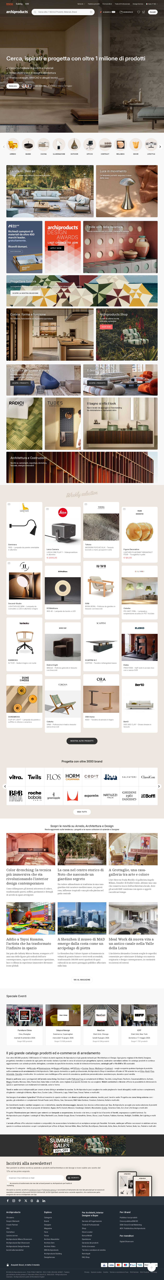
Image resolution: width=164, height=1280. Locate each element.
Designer (47, 1225)
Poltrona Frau (78, 1079)
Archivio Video (49, 1246)
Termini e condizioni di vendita (94, 1250)
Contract (109, 1068)
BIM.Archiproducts (51, 1250)
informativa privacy (49, 1190)
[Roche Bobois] (34, 795)
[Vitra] (15, 776)
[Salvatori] (129, 776)
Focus (46, 1236)
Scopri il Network (12, 1221)
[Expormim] (91, 795)
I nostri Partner (12, 1225)
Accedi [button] (153, 12)
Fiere (46, 1232)
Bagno (57, 1068)
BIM (27, 4)
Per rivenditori (107, 4)
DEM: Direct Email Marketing (131, 1225)
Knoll (147, 1071)
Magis (9, 1082)
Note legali (86, 1254)
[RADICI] (24, 424)
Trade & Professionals (122, 4)
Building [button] (19, 4)
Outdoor (65, 1068)
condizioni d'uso (34, 1190)
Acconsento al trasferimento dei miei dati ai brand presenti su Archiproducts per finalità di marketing (39, 1184)
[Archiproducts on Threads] (32, 1200)
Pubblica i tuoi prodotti (128, 1218)
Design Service (138, 4)
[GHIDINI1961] (129, 795)
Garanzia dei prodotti (90, 1243)
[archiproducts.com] (17, 12)
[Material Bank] (24, 247)
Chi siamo (10, 1218)
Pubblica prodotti (94, 4)
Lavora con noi (12, 1236)
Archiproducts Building (53, 1254)
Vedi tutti (82, 812)
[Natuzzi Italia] (110, 795)
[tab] (84, 4)
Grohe (104, 1108)
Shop (84, 1228)
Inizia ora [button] (13, 86)
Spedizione (86, 1239)
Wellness (99, 1068)
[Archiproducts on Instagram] (14, 1200)
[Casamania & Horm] (72, 776)
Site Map (154, 1272)
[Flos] (53, 776)
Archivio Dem (49, 1243)
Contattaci (10, 1232)
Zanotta (18, 1074)
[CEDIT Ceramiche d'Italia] (91, 776)
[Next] (160, 146)
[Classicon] (148, 776)
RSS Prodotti (144, 1272)
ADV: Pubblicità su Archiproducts (132, 1228)
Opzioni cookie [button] (96, 1272)
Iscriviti (75, 1178)
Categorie (48, 1218)
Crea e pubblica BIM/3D (129, 1221)
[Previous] (3, 146)
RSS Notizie (134, 1272)
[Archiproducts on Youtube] (38, 1200)
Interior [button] (9, 4)
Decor (91, 1068)
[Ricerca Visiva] (91, 12)
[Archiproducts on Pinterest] (20, 1200)
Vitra (142, 1071)
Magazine (48, 1228)
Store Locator (87, 1232)
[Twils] (34, 776)
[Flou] (110, 776)
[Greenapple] (53, 795)
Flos (152, 1071)
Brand (46, 1221)
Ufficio (76, 1068)
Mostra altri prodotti (82, 741)
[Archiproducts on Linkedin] (44, 1200)
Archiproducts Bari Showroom (18, 1243)
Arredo (33, 1068)
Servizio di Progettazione (92, 1221)
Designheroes (49, 1257)
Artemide (10, 1074)
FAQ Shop (86, 1257)
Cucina (85, 1068)
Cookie (105, 1272)
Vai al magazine (82, 980)
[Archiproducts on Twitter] (26, 1200)
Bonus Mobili (87, 1236)
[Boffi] (148, 795)
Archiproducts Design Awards (17, 1246)
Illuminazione (44, 1068)
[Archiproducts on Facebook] (8, 1200)
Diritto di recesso (88, 1246)
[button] (81, 4)
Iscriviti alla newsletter (15, 1250)
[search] (35, 12)
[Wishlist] (138, 12)
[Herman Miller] (72, 795)
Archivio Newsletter (51, 1239)
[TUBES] (63, 424)
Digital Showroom (127, 1241)
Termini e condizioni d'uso (119, 1272)
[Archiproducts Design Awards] (63, 247)
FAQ (8, 1228)
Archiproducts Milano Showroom (19, 1239)
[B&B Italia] (15, 795)
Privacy (86, 1272)
